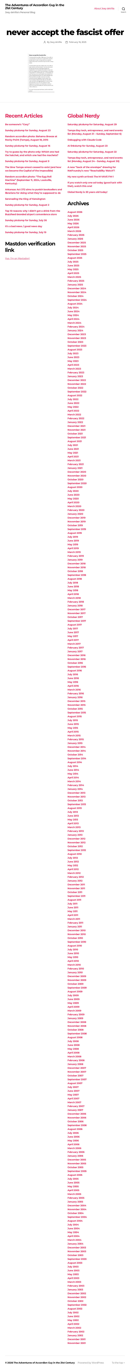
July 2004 (73, 1224)
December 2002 (77, 1293)
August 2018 (75, 578)
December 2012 (76, 838)
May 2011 (73, 911)
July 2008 (73, 1041)
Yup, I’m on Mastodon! (17, 258)
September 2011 (76, 896)
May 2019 (73, 544)
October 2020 (75, 479)
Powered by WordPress (91, 1362)
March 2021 (74, 460)
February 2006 (76, 1152)
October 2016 (75, 663)
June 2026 (73, 219)
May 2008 (73, 1048)
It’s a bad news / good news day (23, 226)
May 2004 (73, 1232)
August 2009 (75, 991)
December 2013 (76, 792)
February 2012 (76, 877)
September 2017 (77, 621)
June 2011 (73, 907)
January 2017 (75, 651)
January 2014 (75, 789)
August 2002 (75, 1308)
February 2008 (76, 1060)
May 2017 (73, 636)
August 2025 (75, 258)
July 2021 (73, 445)
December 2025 (77, 242)
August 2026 (75, 212)
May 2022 (73, 407)
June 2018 (73, 586)
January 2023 (75, 376)
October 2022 (75, 387)
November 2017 (77, 613)
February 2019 (76, 556)
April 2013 (73, 823)
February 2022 (76, 418)
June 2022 (73, 403)
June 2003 (73, 1270)
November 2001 (77, 1343)
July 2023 (73, 353)
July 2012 (73, 857)
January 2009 (75, 1018)
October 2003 (75, 1255)
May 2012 (73, 865)
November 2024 (77, 292)
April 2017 (73, 640)
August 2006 (75, 1129)
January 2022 (75, 422)
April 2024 (73, 319)
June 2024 (73, 311)
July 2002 (73, 1312)
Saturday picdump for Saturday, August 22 (92, 151)
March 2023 (74, 368)
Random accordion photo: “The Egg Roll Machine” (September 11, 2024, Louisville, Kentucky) (28, 180)
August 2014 (75, 762)
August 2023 (75, 349)
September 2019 (77, 529)
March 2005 (74, 1194)
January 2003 (75, 1289)
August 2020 (75, 487)
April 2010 (73, 961)
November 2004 (77, 1209)
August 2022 (75, 395)
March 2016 (74, 689)
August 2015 (75, 716)
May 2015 (73, 728)
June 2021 (73, 449)
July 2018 (73, 582)
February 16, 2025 (77, 42)
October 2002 (75, 1301)
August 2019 (75, 533)
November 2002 (77, 1297)
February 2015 (76, 739)
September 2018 (77, 575)
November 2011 (76, 888)
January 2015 (75, 743)
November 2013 (77, 796)
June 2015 (73, 724)
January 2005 (75, 1201)
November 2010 (77, 934)
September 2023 (77, 345)
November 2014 (77, 750)
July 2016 (73, 674)
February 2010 (76, 968)
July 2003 (73, 1266)
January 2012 (75, 880)
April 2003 (73, 1278)
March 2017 (74, 643)
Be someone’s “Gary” (17, 124)
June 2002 (73, 1316)
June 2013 (73, 815)
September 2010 (77, 942)
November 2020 (77, 475)
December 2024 (77, 288)
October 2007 (75, 1075)
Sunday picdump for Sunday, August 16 (27, 145)
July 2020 (73, 491)
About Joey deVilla (104, 8)
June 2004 (74, 1228)
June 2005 (73, 1182)
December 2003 (77, 1247)
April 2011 (73, 915)
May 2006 (73, 1140)
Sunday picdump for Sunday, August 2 (27, 205)
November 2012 (77, 842)
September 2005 (77, 1171)
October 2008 (76, 1029)
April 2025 (73, 273)
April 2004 (73, 1236)
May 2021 (73, 452)
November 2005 (77, 1163)
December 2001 (77, 1339)
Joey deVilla (56, 42)
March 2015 (74, 735)
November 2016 (77, 659)
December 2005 (77, 1159)
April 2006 (73, 1144)
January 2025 (75, 284)
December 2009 (77, 976)
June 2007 (73, 1091)
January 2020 (75, 514)
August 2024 (75, 303)
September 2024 (77, 300)
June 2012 (73, 861)
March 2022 (74, 414)
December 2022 (77, 380)
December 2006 (77, 1113)
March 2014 (74, 781)
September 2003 (77, 1259)
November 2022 (77, 384)
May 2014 (73, 773)
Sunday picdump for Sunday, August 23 (28, 130)
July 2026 (73, 215)
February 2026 (76, 235)
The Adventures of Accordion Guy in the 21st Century (34, 7)
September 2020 (77, 483)
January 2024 (75, 330)
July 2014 (73, 766)
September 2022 (77, 391)
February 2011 (75, 922)
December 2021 (76, 426)
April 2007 (73, 1098)
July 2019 (73, 536)
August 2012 (75, 854)
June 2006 (73, 1136)
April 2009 (73, 1006)
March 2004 (74, 1240)
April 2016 (73, 685)
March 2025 (74, 277)
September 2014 (77, 758)
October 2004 (76, 1213)
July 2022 (73, 399)
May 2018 (73, 590)
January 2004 (75, 1243)
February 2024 (76, 326)
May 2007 (73, 1094)
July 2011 (72, 903)
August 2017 (75, 624)
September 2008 (77, 1033)
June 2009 (73, 999)
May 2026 (73, 223)
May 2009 (73, 1003)
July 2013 (73, 812)
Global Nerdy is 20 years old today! (87, 192)
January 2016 (75, 697)
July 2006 (73, 1133)
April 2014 (73, 777)
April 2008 (73, 1052)
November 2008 (77, 1026)
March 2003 (74, 1282)
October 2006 (75, 1121)
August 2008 (75, 1037)
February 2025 (76, 280)
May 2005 (73, 1186)
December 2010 (77, 930)
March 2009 (74, 1010)
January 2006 (75, 1155)
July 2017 (73, 628)
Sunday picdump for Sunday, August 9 (27, 161)
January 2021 (75, 468)
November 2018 (77, 567)
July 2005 (73, 1178)
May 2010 (73, 957)
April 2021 (73, 456)
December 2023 (77, 334)
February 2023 (76, 372)
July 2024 (73, 307)
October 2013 (75, 800)
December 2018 (77, 563)
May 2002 (73, 1320)
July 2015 (73, 720)
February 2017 (76, 647)
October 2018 (75, 571)
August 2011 (74, 899)
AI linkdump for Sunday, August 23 (88, 145)
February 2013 (76, 831)
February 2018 (76, 601)
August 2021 (75, 441)
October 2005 (75, 1167)
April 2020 (73, 502)
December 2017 (76, 609)
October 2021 (75, 433)
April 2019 (73, 548)
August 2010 (75, 945)
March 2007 (74, 1102)
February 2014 (76, 785)
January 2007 (75, 1110)
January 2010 (75, 972)
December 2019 (76, 517)
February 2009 (76, 1014)
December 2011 (76, 884)
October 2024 (75, 296)
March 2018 (74, 598)
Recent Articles (23, 116)
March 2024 (74, 322)
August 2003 (75, 1262)
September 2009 (77, 987)
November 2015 (77, 705)
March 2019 (74, 552)
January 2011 (75, 926)
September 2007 (77, 1079)
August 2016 (75, 670)
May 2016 (73, 682)
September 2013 (77, 804)
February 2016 (76, 693)
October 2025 (75, 250)
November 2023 (77, 338)
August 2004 (75, 1220)
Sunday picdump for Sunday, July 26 (26, 220)
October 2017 (75, 617)
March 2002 (74, 1327)
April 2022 (73, 410)
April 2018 (73, 594)
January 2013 (75, 835)
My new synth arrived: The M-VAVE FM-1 (91, 176)
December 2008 (77, 1022)
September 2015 (77, 712)
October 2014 (75, 754)
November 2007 (77, 1071)
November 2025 (77, 246)
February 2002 (76, 1331)
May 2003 (73, 1274)
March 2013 (74, 827)
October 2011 (75, 892)
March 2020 (74, 506)
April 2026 (73, 227)
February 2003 (76, 1285)
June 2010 (73, 953)
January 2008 (75, 1064)
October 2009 (75, 984)
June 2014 (73, 770)
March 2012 (74, 873)
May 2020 (73, 498)
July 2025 (73, 261)
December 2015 (76, 701)
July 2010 (73, 949)
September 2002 (77, 1305)
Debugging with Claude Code (85, 139)
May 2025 (73, 269)
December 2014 (77, 747)
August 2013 (75, 808)
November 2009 (77, 980)
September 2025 (77, 254)
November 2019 (77, 521)
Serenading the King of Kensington (25, 199)
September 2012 (77, 850)
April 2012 (73, 869)
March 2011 (74, 919)
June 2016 (73, 678)
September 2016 (77, 666)
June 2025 (73, 265)
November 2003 (77, 1251)
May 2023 (73, 361)
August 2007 (75, 1083)
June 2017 (73, 632)
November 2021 (77, 429)
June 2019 (73, 540)
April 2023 (73, 365)
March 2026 (74, 231)
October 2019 (75, 525)
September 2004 (77, 1217)
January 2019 (75, 559)
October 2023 (75, 342)
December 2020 (77, 472)
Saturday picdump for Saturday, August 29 (92, 124)
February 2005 (76, 1198)
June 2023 (73, 357)
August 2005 (75, 1175)
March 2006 (74, 1148)
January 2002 (75, 1335)
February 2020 (76, 510)
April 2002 (73, 1324)
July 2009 (73, 995)
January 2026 (75, 238)
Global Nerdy (83, 116)
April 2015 (73, 731)
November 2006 (77, 1117)
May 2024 (73, 315)
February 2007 (76, 1106)
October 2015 (75, 708)
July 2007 (73, 1087)
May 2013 (73, 819)
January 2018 (75, 605)
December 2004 (77, 1205)
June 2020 (73, 494)
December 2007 (77, 1068)
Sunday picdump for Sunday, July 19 (25, 232)
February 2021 (76, 464)
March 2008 (74, 1056)
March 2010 (74, 964)
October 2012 (75, 846)
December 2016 (76, 655)
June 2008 (74, 1045)
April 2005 (73, 1190)
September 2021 (77, 437)
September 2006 (77, 1125)
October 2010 (75, 938)
